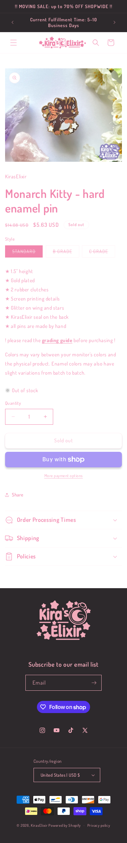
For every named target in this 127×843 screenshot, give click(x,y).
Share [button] (18, 494)
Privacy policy (98, 825)
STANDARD (27, 253)
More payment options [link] (63, 475)
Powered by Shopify (64, 825)
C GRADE (102, 253)
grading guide (57, 340)
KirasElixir (39, 825)
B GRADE (66, 253)
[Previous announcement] (12, 22)
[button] (13, 42)
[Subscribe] (93, 683)
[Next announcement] (114, 22)
